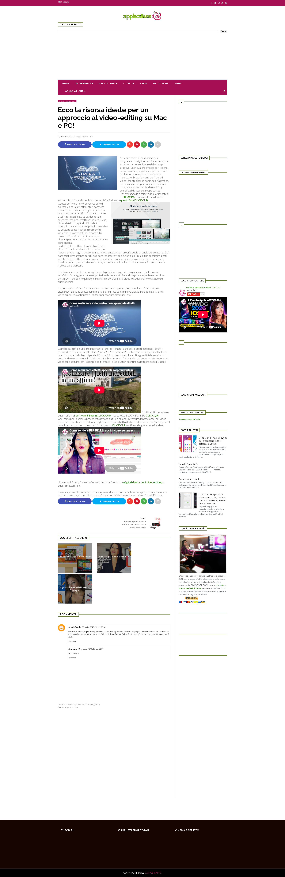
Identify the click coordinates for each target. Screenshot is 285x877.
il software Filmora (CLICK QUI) (92, 415)
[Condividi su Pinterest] (158, 144)
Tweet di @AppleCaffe (189, 419)
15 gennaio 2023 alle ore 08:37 (90, 649)
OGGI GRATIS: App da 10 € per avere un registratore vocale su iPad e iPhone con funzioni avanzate (212, 499)
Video (178, 83)
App (142, 83)
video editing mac (67, 101)
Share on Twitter (110, 144)
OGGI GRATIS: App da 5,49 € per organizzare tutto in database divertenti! (213, 441)
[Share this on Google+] (130, 144)
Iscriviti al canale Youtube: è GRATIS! (203, 287)
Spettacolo (107, 83)
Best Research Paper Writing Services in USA (91, 631)
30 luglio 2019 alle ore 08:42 (94, 627)
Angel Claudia (74, 627)
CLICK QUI (152, 415)
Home (66, 83)
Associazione (74, 91)
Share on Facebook (76, 144)
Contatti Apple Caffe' (188, 464)
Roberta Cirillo (66, 137)
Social (127, 83)
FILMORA (128, 197)
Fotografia (161, 83)
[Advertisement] (142, 54)
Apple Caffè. (154, 873)
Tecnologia (83, 83)
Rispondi (72, 641)
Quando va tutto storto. (190, 479)
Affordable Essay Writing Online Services (117, 634)
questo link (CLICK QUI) (134, 200)
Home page (63, 1)
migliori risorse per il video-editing (142, 482)
